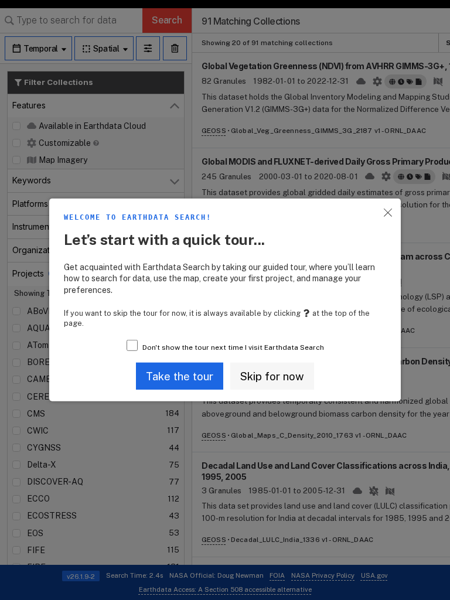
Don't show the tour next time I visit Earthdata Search (233, 347)
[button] (179, 376)
